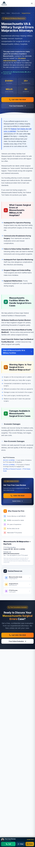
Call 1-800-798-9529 (19, 99)
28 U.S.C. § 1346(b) (9, 464)
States (8, 13)
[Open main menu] (32, 3)
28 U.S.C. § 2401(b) (9, 460)
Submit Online (16, 501)
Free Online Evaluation (16, 641)
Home (3, 13)
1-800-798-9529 (18, 496)
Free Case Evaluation (16, 106)
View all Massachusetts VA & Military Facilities (14, 352)
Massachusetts (16, 13)
